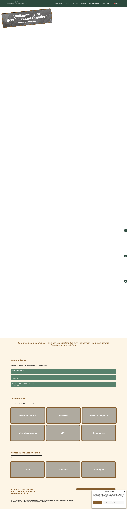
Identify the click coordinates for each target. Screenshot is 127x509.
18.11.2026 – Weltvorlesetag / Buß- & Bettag (23, 383)
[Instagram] (125, 256)
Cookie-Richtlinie (104, 505)
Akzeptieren (97, 502)
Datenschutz (109, 505)
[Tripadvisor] (125, 281)
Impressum (115, 505)
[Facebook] (125, 230)
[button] (124, 491)
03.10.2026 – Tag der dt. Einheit (20, 377)
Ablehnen (108, 502)
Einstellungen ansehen (119, 502)
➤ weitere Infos (15, 372)
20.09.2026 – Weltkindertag (19, 370)
